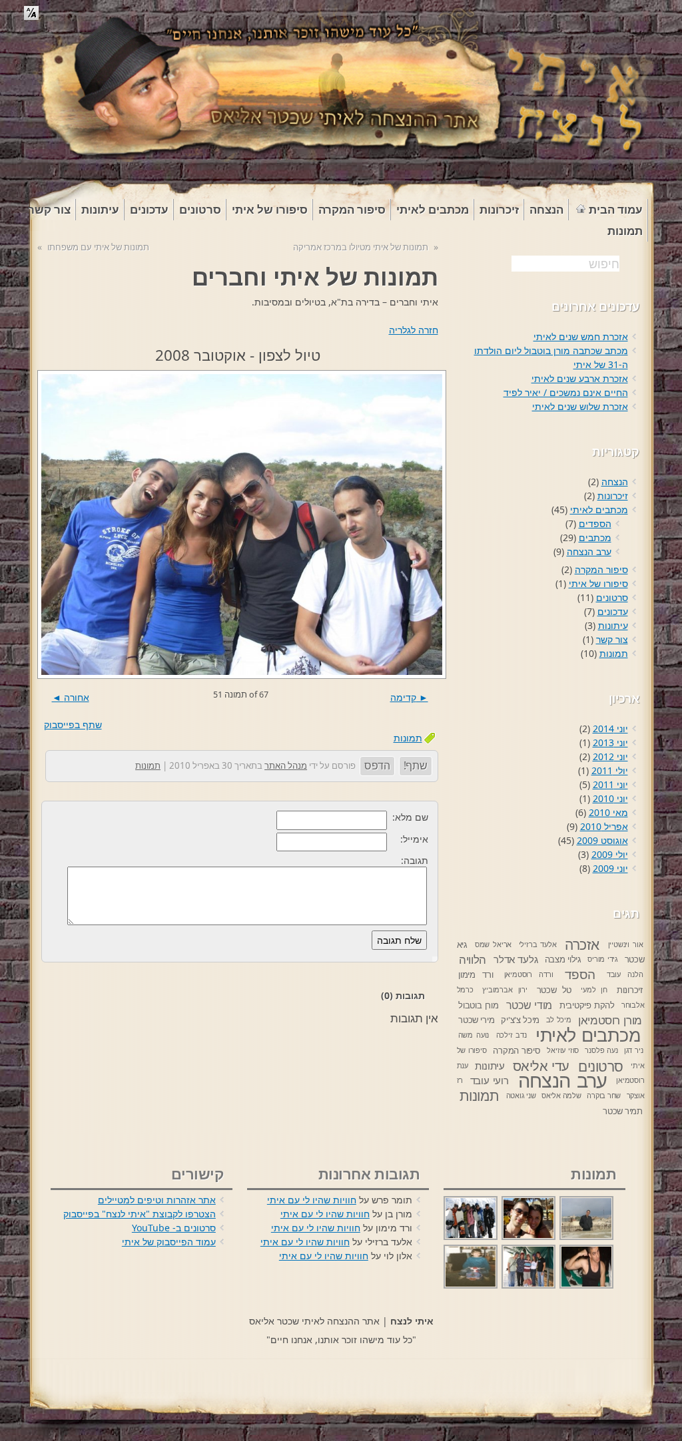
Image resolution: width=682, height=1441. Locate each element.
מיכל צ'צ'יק (520, 1020)
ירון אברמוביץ (504, 989)
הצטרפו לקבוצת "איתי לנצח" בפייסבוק (139, 1213)
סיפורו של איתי (598, 583)
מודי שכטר (529, 1005)
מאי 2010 (608, 812)
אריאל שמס (493, 944)
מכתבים (595, 537)
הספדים (595, 523)
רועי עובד (489, 1080)
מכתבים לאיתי (599, 509)
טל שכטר (554, 990)
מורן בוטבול (478, 1005)
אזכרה (582, 944)
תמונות (408, 737)
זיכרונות (612, 495)
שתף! (416, 765)
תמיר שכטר (623, 1111)
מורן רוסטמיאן (610, 1020)
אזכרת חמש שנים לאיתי (580, 336)
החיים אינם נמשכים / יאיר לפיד (566, 392)
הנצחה (614, 481)
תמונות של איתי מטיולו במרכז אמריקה (360, 247)
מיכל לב (558, 1019)
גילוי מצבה (563, 959)
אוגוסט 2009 (602, 840)
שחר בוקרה (604, 1095)
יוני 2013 (610, 742)
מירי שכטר (476, 1020)
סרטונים (612, 597)
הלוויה (472, 959)
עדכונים (612, 611)
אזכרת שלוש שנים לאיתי (580, 406)
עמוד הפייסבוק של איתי (169, 1241)
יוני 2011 (610, 784)
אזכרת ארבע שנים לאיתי (579, 378)
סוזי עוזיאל (563, 1050)
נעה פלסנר (601, 1050)
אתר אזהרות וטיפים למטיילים (157, 1199)
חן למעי (594, 989)
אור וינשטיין (625, 944)
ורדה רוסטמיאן (528, 974)
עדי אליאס (541, 1066)
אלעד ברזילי (538, 944)
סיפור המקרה (601, 569)
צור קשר (612, 639)
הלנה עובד (625, 974)
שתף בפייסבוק (73, 724)
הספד (580, 974)
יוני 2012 (610, 756)
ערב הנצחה (589, 551)
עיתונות (613, 625)
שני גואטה (521, 1095)
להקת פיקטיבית (587, 1005)
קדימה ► (409, 697)
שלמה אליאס (561, 1095)
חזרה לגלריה (413, 329)
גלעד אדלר (515, 959)
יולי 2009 (609, 854)
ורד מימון (475, 974)
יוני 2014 (610, 728)
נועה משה (473, 1035)
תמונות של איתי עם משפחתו (98, 247)
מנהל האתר (285, 765)
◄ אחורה (70, 697)
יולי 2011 (609, 770)
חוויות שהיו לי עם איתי (311, 1199)
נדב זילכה (511, 1035)
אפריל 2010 (604, 826)
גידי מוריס (602, 959)
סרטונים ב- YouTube (174, 1227)
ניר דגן (633, 1050)
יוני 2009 (610, 868)
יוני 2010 (610, 798)
